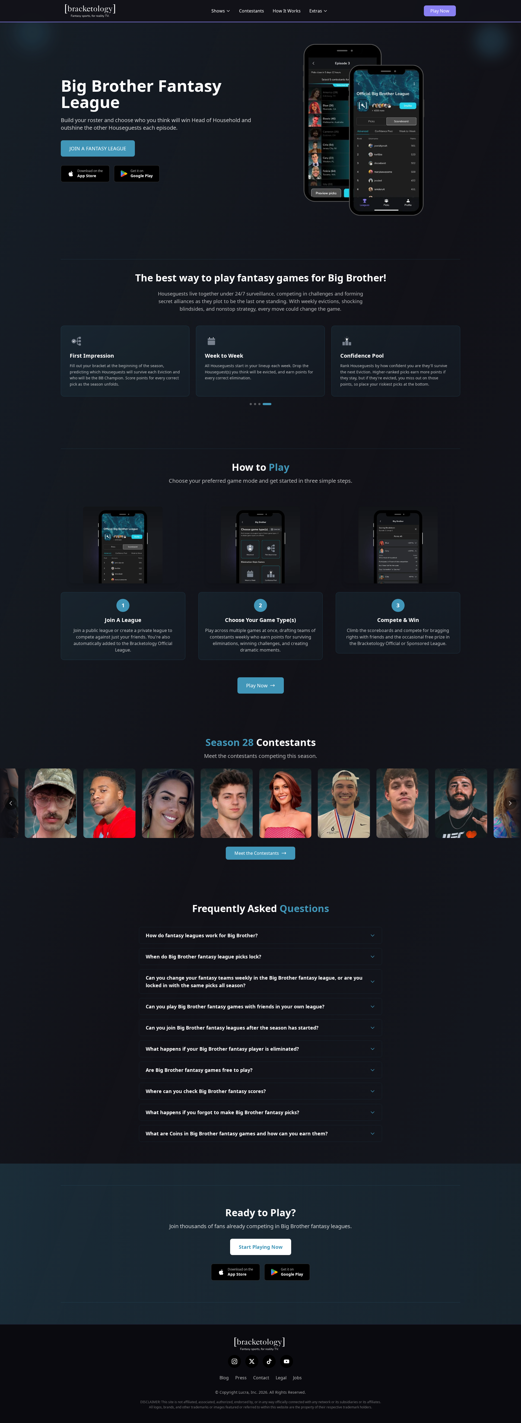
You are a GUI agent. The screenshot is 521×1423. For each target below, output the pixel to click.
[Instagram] (234, 1361)
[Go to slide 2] (261, 404)
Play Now (439, 11)
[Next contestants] (510, 803)
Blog (224, 1378)
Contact (261, 1378)
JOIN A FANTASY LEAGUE (97, 148)
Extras (315, 11)
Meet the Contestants (256, 853)
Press (241, 1378)
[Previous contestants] (10, 803)
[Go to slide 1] (254, 404)
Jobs (297, 1378)
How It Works (287, 11)
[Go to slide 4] (270, 404)
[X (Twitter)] (251, 1361)
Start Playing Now (260, 1247)
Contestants (251, 11)
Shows (218, 11)
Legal (281, 1378)
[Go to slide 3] (266, 404)
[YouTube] (286, 1361)
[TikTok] (269, 1361)
